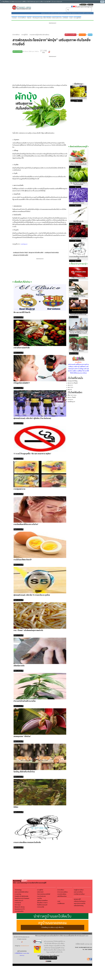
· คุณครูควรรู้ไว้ (77, 899)
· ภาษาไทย (39, 898)
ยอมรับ (102, 1)
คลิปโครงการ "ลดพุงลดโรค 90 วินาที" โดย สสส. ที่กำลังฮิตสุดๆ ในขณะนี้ (78, 332)
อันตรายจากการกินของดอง (78, 98)
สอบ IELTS (70, 385)
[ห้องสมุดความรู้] (37, 17)
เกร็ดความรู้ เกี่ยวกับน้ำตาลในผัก (78, 164)
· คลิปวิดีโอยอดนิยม (62, 896)
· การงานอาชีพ (40, 907)
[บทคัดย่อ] (65, 17)
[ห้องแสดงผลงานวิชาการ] (57, 17)
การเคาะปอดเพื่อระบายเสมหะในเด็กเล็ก (78, 257)
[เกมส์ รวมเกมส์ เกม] (71, 17)
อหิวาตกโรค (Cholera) (78, 203)
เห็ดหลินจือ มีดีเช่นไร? (78, 351)
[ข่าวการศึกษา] (22, 17)
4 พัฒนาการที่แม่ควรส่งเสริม (78, 278)
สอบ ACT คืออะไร (72, 397)
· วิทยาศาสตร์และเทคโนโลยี (43, 894)
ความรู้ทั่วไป (24, 35)
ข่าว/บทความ (82, 35)
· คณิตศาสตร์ (40, 892)
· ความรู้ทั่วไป (40, 890)
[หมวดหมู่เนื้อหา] (47, 17)
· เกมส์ (58, 901)
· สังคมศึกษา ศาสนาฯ (42, 903)
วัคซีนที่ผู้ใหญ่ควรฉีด (78, 221)
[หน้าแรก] (14, 17)
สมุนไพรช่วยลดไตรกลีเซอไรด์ (78, 238)
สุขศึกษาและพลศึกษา (70, 35)
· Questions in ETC (19, 909)
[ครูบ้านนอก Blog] (29, 17)
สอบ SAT (70, 389)
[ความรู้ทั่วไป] (77, 17)
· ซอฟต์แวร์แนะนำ (18, 901)
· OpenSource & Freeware (21, 898)
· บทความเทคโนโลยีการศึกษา (21, 892)
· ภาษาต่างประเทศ (41, 896)
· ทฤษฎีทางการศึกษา (78, 890)
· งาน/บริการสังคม (61, 894)
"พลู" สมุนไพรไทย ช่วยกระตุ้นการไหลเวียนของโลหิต (78, 183)
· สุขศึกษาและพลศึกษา (42, 901)
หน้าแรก (90, 35)
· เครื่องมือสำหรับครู (78, 906)
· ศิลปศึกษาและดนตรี (42, 905)
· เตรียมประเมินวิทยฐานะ (79, 901)
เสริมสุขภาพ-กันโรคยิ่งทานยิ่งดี (20, 255)
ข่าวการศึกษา (16, 35)
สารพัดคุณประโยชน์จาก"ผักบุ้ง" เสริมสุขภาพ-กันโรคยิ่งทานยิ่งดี (28, 252)
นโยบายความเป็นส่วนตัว (56, 1)
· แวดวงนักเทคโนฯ (19, 911)
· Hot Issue (17, 905)
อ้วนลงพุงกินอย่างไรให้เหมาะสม (78, 314)
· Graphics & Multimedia (21, 896)
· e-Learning (17, 894)
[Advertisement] (52, 27)
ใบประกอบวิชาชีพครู (72, 381)
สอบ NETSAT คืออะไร (73, 383)
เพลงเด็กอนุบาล (71, 401)
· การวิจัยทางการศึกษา (79, 894)
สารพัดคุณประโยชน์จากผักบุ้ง (52, 252)
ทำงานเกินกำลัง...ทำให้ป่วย (78, 296)
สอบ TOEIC (70, 387)
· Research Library (19, 907)
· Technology (18, 890)
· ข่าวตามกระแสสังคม (62, 892)
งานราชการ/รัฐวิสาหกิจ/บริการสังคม (39, 35)
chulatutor (70, 399)
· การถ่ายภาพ (17, 903)
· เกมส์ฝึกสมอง (61, 903)
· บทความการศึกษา (78, 892)
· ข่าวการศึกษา (60, 890)
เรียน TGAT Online (72, 395)
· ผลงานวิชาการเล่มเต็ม (79, 903)
